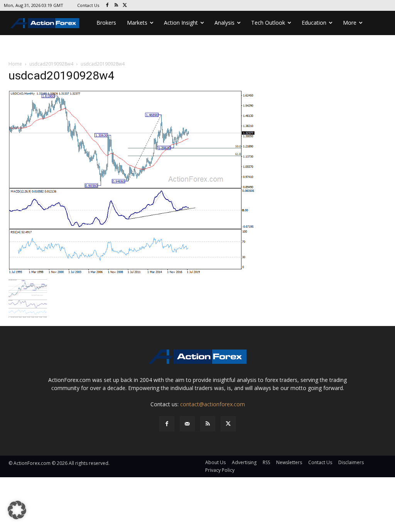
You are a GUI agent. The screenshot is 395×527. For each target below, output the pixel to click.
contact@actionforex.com (212, 404)
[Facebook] (107, 5)
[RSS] (116, 5)
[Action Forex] (44, 23)
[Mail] (187, 423)
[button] (17, 510)
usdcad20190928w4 (51, 64)
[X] (125, 5)
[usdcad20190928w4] (131, 182)
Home (15, 64)
